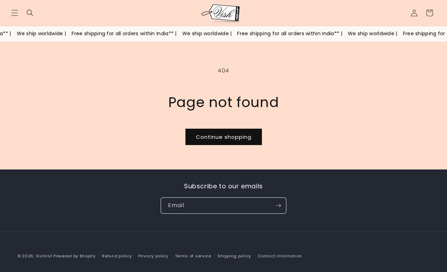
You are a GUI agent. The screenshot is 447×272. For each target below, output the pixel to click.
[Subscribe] (278, 205)
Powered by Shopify (74, 256)
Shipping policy (234, 256)
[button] (14, 13)
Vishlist (44, 256)
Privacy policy (153, 256)
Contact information (280, 256)
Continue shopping (223, 137)
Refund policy (117, 256)
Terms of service (193, 256)
